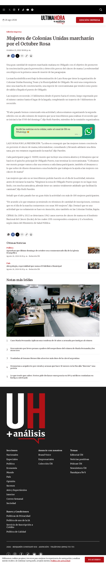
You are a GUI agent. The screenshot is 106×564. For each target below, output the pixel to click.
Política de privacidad (60, 561)
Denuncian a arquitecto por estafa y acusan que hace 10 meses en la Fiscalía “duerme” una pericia (52, 367)
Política (9, 248)
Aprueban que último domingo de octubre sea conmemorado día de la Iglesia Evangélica (42, 251)
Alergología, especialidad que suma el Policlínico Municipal (34, 266)
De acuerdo (94, 560)
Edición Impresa (13, 32)
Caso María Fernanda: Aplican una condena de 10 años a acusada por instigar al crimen (51, 341)
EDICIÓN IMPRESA (89, 20)
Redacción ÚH (34, 256)
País (8, 263)
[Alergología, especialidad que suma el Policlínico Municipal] (94, 265)
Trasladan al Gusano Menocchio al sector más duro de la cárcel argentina (44, 358)
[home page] (53, 19)
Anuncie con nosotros (50, 450)
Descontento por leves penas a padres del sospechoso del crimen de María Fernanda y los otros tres (52, 349)
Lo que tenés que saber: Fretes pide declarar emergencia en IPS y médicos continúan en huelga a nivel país (51, 377)
